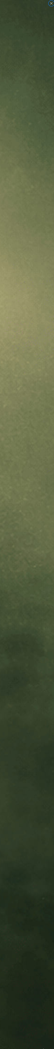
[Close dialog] (51, 3)
